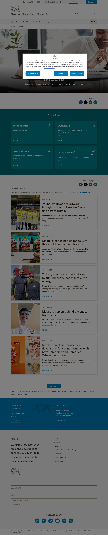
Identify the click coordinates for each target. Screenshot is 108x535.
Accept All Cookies (77, 73)
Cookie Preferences (32, 73)
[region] (54, 66)
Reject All (61, 73)
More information (49, 68)
